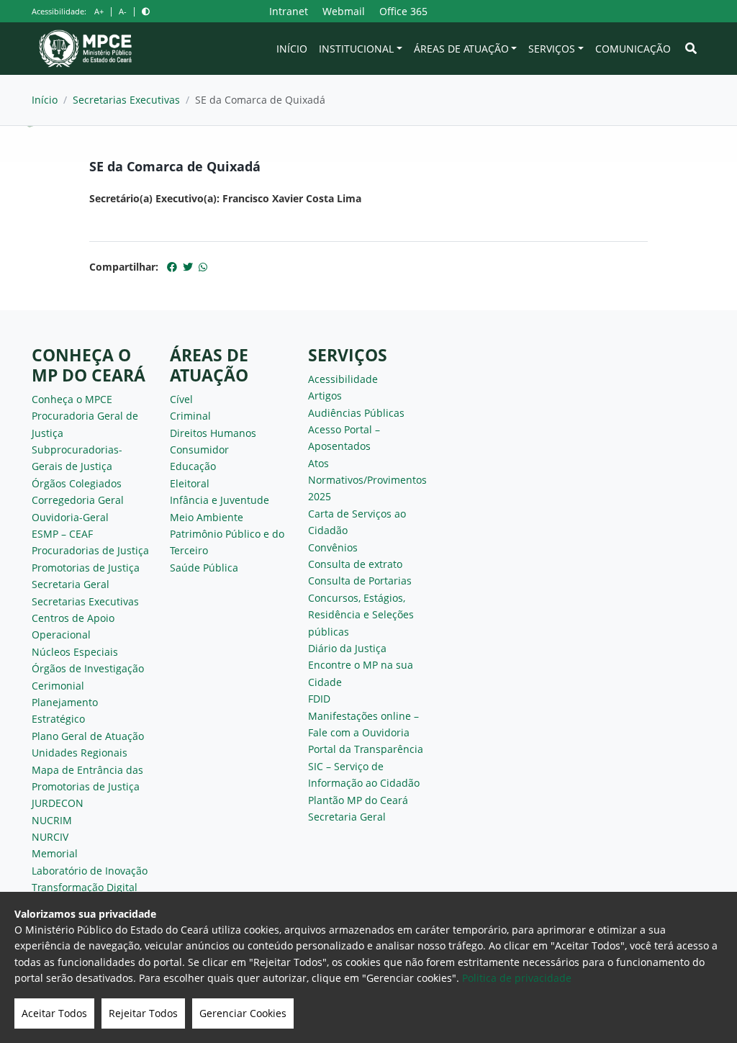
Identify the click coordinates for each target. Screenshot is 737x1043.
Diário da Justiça (347, 648)
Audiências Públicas (356, 413)
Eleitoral (189, 483)
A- (123, 11)
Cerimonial (58, 685)
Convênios (333, 547)
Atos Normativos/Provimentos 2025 (367, 480)
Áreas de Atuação (461, 48)
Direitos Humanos (213, 433)
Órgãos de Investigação (88, 668)
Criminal (190, 416)
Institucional (356, 48)
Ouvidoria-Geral (70, 517)
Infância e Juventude (219, 500)
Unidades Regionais (79, 752)
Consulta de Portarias (360, 580)
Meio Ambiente (206, 517)
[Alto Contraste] (146, 11)
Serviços (551, 48)
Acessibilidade (343, 379)
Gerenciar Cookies (242, 1013)
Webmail (343, 11)
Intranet (288, 11)
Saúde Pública (204, 567)
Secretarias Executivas (126, 100)
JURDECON (57, 803)
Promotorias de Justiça (86, 567)
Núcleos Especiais (75, 652)
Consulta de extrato (355, 564)
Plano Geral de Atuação (88, 736)
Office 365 (403, 11)
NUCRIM (52, 820)
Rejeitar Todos (143, 1013)
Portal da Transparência (365, 749)
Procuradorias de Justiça (90, 550)
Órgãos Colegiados (77, 483)
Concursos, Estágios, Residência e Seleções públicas (361, 614)
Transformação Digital (84, 887)
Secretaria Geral (70, 584)
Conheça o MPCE (72, 399)
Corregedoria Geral (78, 500)
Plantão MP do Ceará (358, 800)
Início (291, 48)
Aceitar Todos (54, 1013)
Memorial (55, 853)
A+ (99, 11)
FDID (319, 698)
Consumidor (199, 449)
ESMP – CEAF (62, 534)
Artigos (325, 395)
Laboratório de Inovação (90, 870)
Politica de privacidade (516, 978)
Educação (193, 466)
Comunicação (633, 48)
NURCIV (50, 837)
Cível (181, 399)
